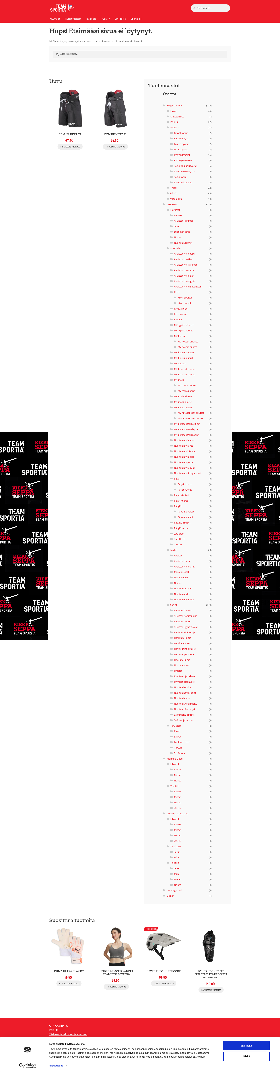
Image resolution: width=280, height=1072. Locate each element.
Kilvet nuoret (184, 303)
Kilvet (177, 292)
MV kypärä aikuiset (184, 325)
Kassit (177, 731)
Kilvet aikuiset (185, 297)
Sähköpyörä (180, 176)
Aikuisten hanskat (183, 610)
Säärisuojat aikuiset (184, 714)
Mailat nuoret (181, 577)
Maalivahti (175, 248)
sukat (177, 857)
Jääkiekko (91, 18)
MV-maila (179, 379)
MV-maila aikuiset (187, 385)
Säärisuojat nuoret (183, 720)
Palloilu (174, 121)
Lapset (177, 769)
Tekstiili (178, 544)
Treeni (173, 187)
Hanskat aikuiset (182, 637)
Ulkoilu (173, 193)
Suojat (173, 604)
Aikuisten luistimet (183, 220)
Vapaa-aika (176, 198)
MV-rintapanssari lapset (186, 429)
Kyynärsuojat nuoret (184, 681)
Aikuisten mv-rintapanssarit (188, 286)
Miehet (177, 775)
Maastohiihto (177, 116)
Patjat (177, 478)
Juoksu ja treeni (175, 758)
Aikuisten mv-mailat (184, 270)
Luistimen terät (182, 231)
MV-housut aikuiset (188, 341)
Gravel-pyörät (181, 132)
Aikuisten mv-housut (184, 253)
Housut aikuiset (182, 659)
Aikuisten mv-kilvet (183, 259)
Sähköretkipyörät (183, 182)
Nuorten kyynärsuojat (185, 703)
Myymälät (55, 18)
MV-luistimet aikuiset (185, 369)
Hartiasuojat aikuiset (185, 648)
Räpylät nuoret (185, 517)
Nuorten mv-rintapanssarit (188, 473)
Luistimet (175, 209)
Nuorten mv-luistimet (185, 451)
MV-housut (180, 336)
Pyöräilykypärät (182, 154)
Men (176, 873)
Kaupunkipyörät (182, 138)
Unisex (177, 808)
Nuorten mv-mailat (184, 456)
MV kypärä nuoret (183, 330)
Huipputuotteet (73, 18)
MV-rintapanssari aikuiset (191, 412)
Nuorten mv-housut (184, 440)
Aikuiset (178, 215)
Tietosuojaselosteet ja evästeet (68, 1034)
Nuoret (177, 237)
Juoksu (173, 111)
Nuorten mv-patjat (184, 462)
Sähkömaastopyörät (184, 171)
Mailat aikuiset (181, 571)
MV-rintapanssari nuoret (190, 418)
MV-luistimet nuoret (184, 374)
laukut (177, 851)
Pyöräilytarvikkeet (183, 160)
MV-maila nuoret (186, 390)
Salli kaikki (246, 1045)
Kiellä (246, 1056)
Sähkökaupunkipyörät (185, 165)
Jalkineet (174, 764)
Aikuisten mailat (182, 561)
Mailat (173, 550)
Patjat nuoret (185, 489)
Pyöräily (105, 18)
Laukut (177, 736)
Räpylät (178, 506)
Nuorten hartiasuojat (185, 692)
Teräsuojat (180, 753)
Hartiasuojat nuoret (184, 654)
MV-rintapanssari (183, 407)
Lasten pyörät (181, 144)
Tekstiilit (174, 786)
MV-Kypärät (180, 363)
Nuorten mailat (182, 594)
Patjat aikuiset (185, 484)
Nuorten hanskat (183, 687)
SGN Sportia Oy (58, 1026)
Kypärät (178, 319)
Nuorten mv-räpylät (184, 467)
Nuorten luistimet (183, 242)
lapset (177, 226)
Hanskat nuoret (182, 643)
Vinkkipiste (120, 18)
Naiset (177, 780)
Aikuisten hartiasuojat (185, 615)
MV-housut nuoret (187, 346)
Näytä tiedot (56, 1065)
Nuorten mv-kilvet (183, 445)
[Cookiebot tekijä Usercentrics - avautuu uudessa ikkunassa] (27, 1065)
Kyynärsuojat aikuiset (185, 676)
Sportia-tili (136, 18)
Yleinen (170, 895)
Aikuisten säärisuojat (185, 632)
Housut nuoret (181, 665)
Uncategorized (174, 890)
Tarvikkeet (179, 539)
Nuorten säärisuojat (184, 709)
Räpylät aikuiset (186, 511)
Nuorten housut (182, 698)
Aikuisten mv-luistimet (185, 264)
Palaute (53, 1030)
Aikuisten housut (182, 621)
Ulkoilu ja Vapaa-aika (177, 813)
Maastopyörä (181, 149)
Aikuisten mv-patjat (184, 275)
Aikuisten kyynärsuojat (186, 626)
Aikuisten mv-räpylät (184, 281)
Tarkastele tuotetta (70, 146)
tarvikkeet (179, 533)
